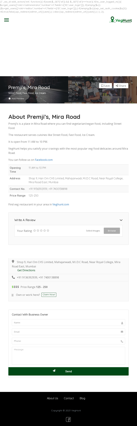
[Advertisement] (68, 51)
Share (122, 86)
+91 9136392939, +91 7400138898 (38, 277)
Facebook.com (44, 160)
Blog (82, 398)
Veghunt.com (60, 204)
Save (106, 86)
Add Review (18, 98)
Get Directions (26, 270)
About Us (52, 398)
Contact (69, 398)
